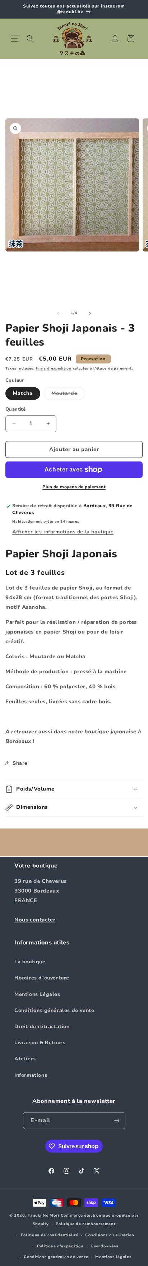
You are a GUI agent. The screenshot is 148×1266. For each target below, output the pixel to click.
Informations (30, 1075)
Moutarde (68, 395)
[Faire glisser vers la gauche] (58, 313)
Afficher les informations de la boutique (63, 531)
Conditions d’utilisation (109, 1235)
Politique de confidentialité (49, 1235)
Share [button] (20, 763)
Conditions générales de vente (54, 1010)
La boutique (30, 961)
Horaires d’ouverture (41, 977)
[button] (14, 39)
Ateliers (25, 1058)
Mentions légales (113, 1257)
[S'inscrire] (117, 1120)
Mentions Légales (37, 994)
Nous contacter (34, 919)
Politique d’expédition (60, 1246)
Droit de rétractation (42, 1026)
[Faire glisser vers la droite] (90, 313)
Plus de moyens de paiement (74, 487)
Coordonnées (104, 1246)
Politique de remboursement (85, 1224)
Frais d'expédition (53, 368)
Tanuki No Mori (43, 1215)
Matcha (23, 393)
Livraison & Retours (39, 1042)
